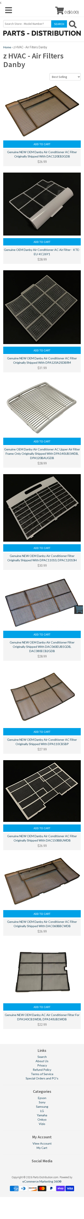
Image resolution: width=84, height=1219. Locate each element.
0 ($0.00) (71, 12)
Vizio (42, 1124)
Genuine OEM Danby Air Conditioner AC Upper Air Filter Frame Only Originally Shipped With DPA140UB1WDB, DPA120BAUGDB (42, 453)
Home (7, 47)
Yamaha (42, 1115)
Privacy (42, 1065)
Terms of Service (42, 1074)
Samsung (42, 1106)
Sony (42, 1102)
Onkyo (42, 1119)
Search (42, 1057)
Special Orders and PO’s (42, 1078)
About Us (42, 1061)
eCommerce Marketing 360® (42, 1181)
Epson (42, 1098)
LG (42, 1111)
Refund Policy (42, 1069)
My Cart (42, 1148)
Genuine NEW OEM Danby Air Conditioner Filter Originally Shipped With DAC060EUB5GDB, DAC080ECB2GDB (42, 646)
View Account (42, 1143)
